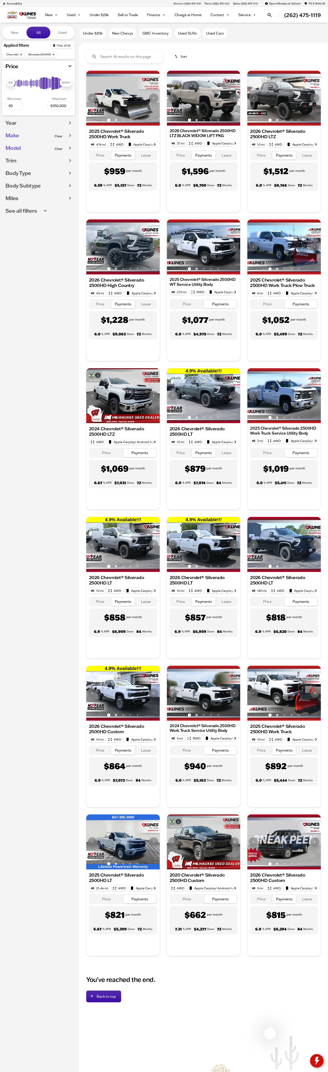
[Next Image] (153, 98)
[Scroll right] (155, 144)
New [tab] (14, 32)
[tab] (100, 155)
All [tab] (38, 32)
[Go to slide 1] (108, 120)
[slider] (11, 83)
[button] (91, 98)
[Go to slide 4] (130, 120)
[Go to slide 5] (137, 120)
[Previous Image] (92, 98)
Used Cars (215, 33)
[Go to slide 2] (116, 120)
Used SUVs (187, 33)
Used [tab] (62, 32)
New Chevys (122, 33)
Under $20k (93, 33)
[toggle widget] (317, 1061)
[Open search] (269, 15)
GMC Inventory (155, 33)
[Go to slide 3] (123, 120)
